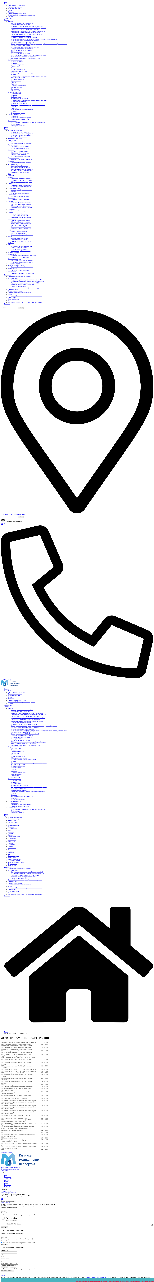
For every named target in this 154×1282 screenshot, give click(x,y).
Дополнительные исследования (21, 36)
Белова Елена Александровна (20, 196)
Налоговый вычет (13, 299)
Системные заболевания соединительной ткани (25, 58)
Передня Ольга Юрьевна (18, 233)
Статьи (10, 10)
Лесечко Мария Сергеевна (19, 225)
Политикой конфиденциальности (96, 1277)
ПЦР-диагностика (16, 52)
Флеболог (11, 243)
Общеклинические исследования (21, 50)
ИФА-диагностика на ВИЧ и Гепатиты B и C (25, 47)
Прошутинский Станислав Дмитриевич (23, 255)
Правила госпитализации (15, 291)
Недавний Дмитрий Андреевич (21, 186)
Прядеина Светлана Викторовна (21, 135)
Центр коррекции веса (18, 113)
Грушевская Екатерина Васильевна (22, 235)
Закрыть (3, 1275)
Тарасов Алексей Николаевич (20, 220)
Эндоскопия (15, 89)
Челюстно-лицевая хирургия (20, 119)
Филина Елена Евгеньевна (19, 214)
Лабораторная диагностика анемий (22, 48)
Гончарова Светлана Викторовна (21, 178)
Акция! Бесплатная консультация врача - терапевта (26, 296)
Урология (14, 84)
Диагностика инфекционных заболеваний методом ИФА (28, 28)
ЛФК (9, 174)
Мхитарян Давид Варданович (20, 172)
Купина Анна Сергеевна (18, 154)
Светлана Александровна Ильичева (22, 159)
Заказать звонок (5, 1202)
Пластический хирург (14, 259)
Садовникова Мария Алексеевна (21, 223)
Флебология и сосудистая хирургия (22, 109)
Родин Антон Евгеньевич (19, 231)
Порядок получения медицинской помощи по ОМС (27, 280)
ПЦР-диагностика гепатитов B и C (22, 53)
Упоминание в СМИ (14, 8)
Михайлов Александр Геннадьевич (22, 260)
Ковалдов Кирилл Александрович (21, 228)
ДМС (9, 300)
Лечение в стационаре (14, 92)
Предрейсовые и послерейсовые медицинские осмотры (28, 122)
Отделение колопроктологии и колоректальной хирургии (29, 76)
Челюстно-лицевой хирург (16, 265)
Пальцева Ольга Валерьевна (20, 211)
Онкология (14, 74)
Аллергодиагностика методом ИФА (22, 23)
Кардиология (15, 68)
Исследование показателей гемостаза (22, 42)
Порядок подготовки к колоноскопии (19, 292)
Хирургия (14, 111)
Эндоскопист (12, 271)
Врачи (6, 129)
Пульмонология (16, 81)
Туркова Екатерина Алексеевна (21, 241)
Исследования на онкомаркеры (20, 45)
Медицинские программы (19, 71)
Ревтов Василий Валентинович (21, 142)
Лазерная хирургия (13, 252)
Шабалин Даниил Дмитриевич (20, 206)
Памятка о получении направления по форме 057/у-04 (27, 281)
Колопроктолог (12, 164)
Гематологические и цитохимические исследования (27, 26)
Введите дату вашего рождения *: (11, 1239)
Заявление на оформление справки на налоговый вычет (25, 302)
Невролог (11, 177)
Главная (6, 2)
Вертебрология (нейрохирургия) (21, 117)
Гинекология (15, 63)
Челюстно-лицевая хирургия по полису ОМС (25, 284)
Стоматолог (11, 209)
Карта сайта (4, 1170)
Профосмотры (12, 121)
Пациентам (7, 275)
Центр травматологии (14, 114)
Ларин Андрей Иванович (19, 247)
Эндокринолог (12, 268)
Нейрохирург (12, 254)
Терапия (13, 82)
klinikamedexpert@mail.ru (8, 1192)
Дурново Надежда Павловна (20, 146)
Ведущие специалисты (15, 130)
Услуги (6, 20)
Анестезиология (16, 93)
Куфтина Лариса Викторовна (20, 193)
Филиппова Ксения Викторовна (21, 167)
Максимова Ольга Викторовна (20, 153)
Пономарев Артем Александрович (21, 246)
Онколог (10, 183)
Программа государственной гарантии (19, 276)
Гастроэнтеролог (13, 145)
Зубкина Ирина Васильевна (19, 215)
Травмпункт (8, 18)
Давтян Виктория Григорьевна (20, 199)
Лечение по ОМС (13, 278)
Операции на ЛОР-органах (19, 98)
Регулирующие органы (15, 7)
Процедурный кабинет (18, 79)
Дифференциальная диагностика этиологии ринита (27, 34)
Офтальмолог (12, 191)
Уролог (10, 236)
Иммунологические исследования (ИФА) (24, 37)
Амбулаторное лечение (15, 60)
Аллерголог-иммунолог (15, 138)
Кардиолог (11, 161)
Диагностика (15, 66)
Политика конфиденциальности (17, 13)
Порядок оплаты (13, 289)
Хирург (10, 244)
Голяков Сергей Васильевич (20, 151)
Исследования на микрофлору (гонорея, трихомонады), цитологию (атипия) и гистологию (39, 44)
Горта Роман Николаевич (19, 137)
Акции (10, 294)
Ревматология (15, 90)
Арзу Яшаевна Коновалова (19, 249)
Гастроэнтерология (17, 61)
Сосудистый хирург (14, 263)
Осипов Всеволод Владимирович (21, 170)
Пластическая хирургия (18, 101)
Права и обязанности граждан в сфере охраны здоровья (25, 288)
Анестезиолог (12, 140)
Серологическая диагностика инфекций (23, 56)
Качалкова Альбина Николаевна (21, 217)
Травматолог (12, 219)
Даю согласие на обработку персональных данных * (19, 1215)
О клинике (7, 4)
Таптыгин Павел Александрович (21, 185)
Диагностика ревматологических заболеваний (25, 32)
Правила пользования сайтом (10, 1169)
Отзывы (10, 16)
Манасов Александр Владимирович (22, 207)
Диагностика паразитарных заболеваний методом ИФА (28, 31)
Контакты (7, 304)
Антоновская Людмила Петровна (21, 180)
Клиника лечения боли (18, 69)
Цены (6, 127)
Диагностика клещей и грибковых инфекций (25, 29)
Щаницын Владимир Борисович (21, 222)
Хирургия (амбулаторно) (18, 85)
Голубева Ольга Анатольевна (20, 148)
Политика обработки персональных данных (21, 15)
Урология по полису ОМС (19, 286)
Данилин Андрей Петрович (19, 238)
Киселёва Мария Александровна (21, 204)
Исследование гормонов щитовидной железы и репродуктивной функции (34, 39)
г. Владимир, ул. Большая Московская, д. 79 (14, 514)
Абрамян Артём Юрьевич (19, 239)
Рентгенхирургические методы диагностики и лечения (28, 105)
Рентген (10, 201)
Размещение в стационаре (19, 103)
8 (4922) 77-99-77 (6, 679)
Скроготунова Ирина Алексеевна (21, 190)
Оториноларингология (18, 77)
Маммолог (11, 175)
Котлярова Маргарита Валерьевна (21, 162)
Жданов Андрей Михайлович (20, 257)
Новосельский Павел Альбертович (22, 134)
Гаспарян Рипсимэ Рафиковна (20, 156)
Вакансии (11, 12)
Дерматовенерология (17, 65)
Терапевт (10, 212)
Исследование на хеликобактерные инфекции (25, 40)
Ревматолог (11, 198)
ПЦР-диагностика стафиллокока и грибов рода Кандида (28, 55)
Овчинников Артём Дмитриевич (21, 227)
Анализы (10, 21)
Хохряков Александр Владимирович (22, 273)
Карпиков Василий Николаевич (21, 203)
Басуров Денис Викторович (19, 166)
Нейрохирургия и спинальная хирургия (23, 73)
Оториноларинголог (14, 188)
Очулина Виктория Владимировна (22, 262)
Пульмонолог (12, 194)
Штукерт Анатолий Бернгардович (21, 182)
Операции (14, 116)
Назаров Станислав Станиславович (22, 267)
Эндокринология (16, 87)
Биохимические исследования (20, 24)
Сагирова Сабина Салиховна (20, 270)
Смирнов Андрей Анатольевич (20, 251)
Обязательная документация (16, 5)
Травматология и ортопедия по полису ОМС (25, 283)
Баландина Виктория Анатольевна (22, 169)
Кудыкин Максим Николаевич (20, 132)
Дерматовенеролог (13, 158)
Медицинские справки (18, 125)
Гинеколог (11, 150)
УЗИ (9, 230)
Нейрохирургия (16, 97)
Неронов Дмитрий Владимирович (21, 143)
